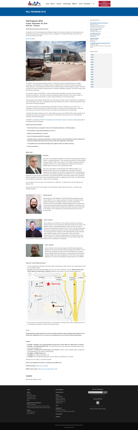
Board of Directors (31, 395)
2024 (92, 59)
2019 (92, 72)
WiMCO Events (59, 402)
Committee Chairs (31, 397)
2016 (92, 79)
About (28, 392)
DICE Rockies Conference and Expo (99, 23)
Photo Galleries (30, 413)
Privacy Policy (102, 408)
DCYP (57, 405)
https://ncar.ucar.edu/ (42, 365)
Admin (66, 427)
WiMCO (57, 395)
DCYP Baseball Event (95, 33)
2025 (92, 57)
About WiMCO (59, 396)
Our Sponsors (59, 389)
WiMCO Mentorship (60, 401)
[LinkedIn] (97, 402)
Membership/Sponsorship (34, 402)
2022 (92, 64)
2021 (92, 67)
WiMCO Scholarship (60, 399)
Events (29, 410)
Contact (58, 416)
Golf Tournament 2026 (96, 29)
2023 (92, 62)
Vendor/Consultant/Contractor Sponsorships (38, 406)
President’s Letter (31, 398)
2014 (92, 84)
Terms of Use (93, 408)
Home (28, 389)
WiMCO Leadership (60, 398)
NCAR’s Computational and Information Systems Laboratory (56, 119)
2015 (92, 81)
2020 (92, 69)
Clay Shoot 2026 (94, 38)
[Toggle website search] (93, 4)
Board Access (70, 427)
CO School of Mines (60, 409)
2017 (92, 77)
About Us (29, 393)
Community (59, 408)
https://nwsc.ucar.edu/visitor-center (47, 369)
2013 (92, 86)
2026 (92, 54)
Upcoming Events (31, 411)
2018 (92, 74)
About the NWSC (30, 38)
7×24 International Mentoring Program (65, 411)
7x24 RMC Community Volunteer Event (100, 43)
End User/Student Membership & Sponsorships (38, 407)
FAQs (28, 400)
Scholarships (59, 392)
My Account (59, 414)
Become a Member (31, 404)
